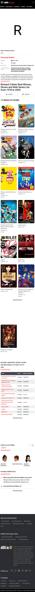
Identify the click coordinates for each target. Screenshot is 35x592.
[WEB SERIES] (12, 6)
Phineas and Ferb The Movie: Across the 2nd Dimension (7, 402)
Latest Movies (5, 521)
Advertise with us (22, 580)
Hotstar (25, 394)
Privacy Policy (26, 583)
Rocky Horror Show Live (7, 398)
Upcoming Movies (16, 521)
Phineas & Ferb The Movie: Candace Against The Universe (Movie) (20, 68)
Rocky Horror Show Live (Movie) (21, 70)
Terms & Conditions (14, 583)
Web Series (9, 6)
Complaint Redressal (14, 586)
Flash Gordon (4, 406)
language (17, 6)
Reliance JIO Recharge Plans (8, 539)
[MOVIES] (4, 6)
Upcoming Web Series (18, 523)
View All (3, 447)
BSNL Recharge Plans (21, 537)
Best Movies (27, 521)
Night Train (4, 412)
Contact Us (12, 580)
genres (23, 6)
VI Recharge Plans (23, 539)
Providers (29, 6)
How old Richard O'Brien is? (12, 486)
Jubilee (3, 409)
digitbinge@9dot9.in (5, 81)
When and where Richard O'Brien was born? (17, 477)
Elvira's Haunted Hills (6, 414)
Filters (10, 94)
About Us (3, 580)
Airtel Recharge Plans (7, 537)
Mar (12, 60)
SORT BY (27, 94)
